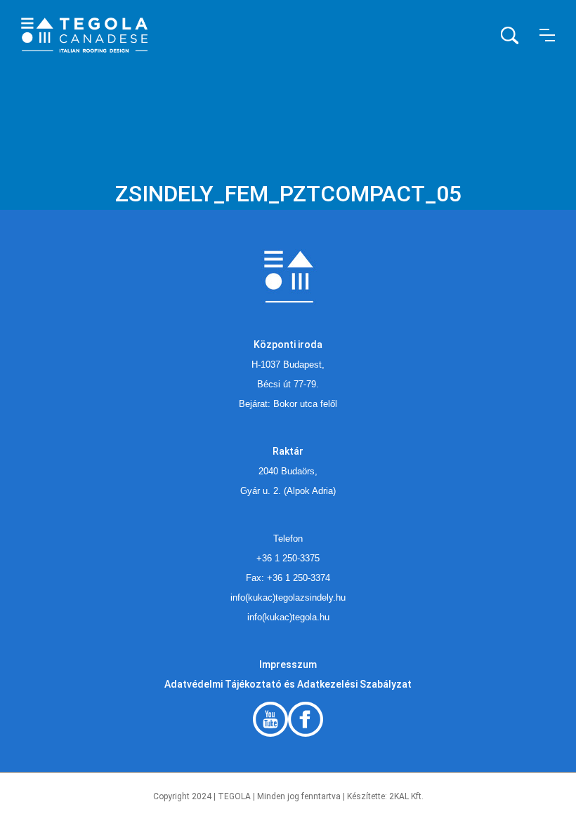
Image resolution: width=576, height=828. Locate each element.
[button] (547, 35)
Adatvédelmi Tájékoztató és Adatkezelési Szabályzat (288, 684)
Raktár (288, 451)
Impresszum (288, 664)
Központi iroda (288, 344)
